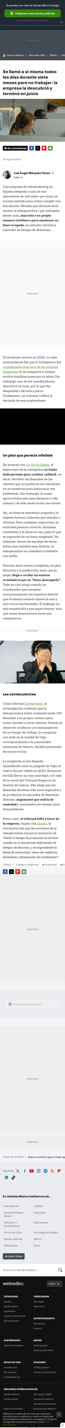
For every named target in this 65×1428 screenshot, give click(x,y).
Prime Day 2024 (13, 1232)
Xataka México (12, 1394)
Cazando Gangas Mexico (13, 1214)
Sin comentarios (16, 148)
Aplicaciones (41, 1222)
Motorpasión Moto (44, 1350)
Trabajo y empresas (27, 864)
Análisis (38, 1206)
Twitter (37, 148)
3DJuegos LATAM (43, 1394)
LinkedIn (6, 1177)
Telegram (45, 1170)
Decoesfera (10, 1372)
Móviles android (13, 1239)
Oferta (53, 55)
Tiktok (13, 1177)
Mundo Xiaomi (11, 1320)
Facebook (31, 148)
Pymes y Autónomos (45, 1372)
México (38, 1239)
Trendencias (10, 1367)
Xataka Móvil (11, 1306)
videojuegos (11, 1245)
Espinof (38, 1328)
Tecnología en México (46, 1232)
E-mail (50, 148)
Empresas (51, 864)
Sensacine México (44, 1399)
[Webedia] (13, 1285)
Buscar (60, 1270)
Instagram (38, 1170)
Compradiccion (12, 1376)
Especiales (40, 1212)
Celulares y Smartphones (12, 1224)
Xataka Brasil (11, 1399)
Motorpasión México (45, 1408)
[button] (34, 173)
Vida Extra (39, 1306)
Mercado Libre (37, 55)
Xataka (7, 1301)
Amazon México (15, 55)
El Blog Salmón (42, 1367)
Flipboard (44, 148)
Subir (52, 1283)
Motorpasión (40, 1345)
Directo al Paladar (13, 1345)
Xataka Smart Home (14, 1315)
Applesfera (9, 1311)
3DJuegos (39, 1301)
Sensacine (39, 1323)
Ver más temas (14, 1256)
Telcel (37, 1245)
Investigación (11, 1206)
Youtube (31, 1170)
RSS (52, 1170)
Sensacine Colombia (45, 1403)
